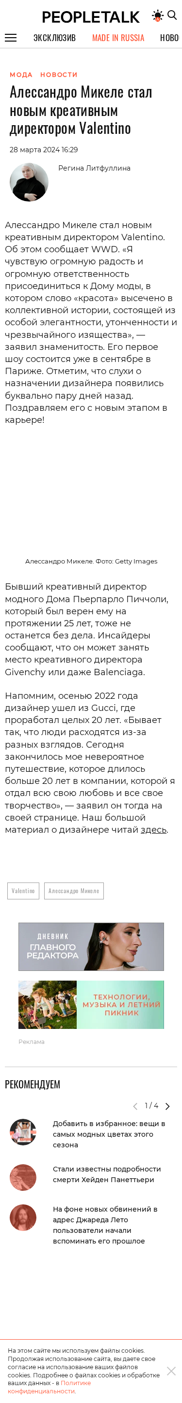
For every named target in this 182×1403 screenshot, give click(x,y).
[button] (167, 1106)
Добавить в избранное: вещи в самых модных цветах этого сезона (109, 1134)
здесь (153, 829)
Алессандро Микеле (74, 890)
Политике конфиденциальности (49, 1387)
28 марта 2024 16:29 (44, 149)
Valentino (23, 890)
